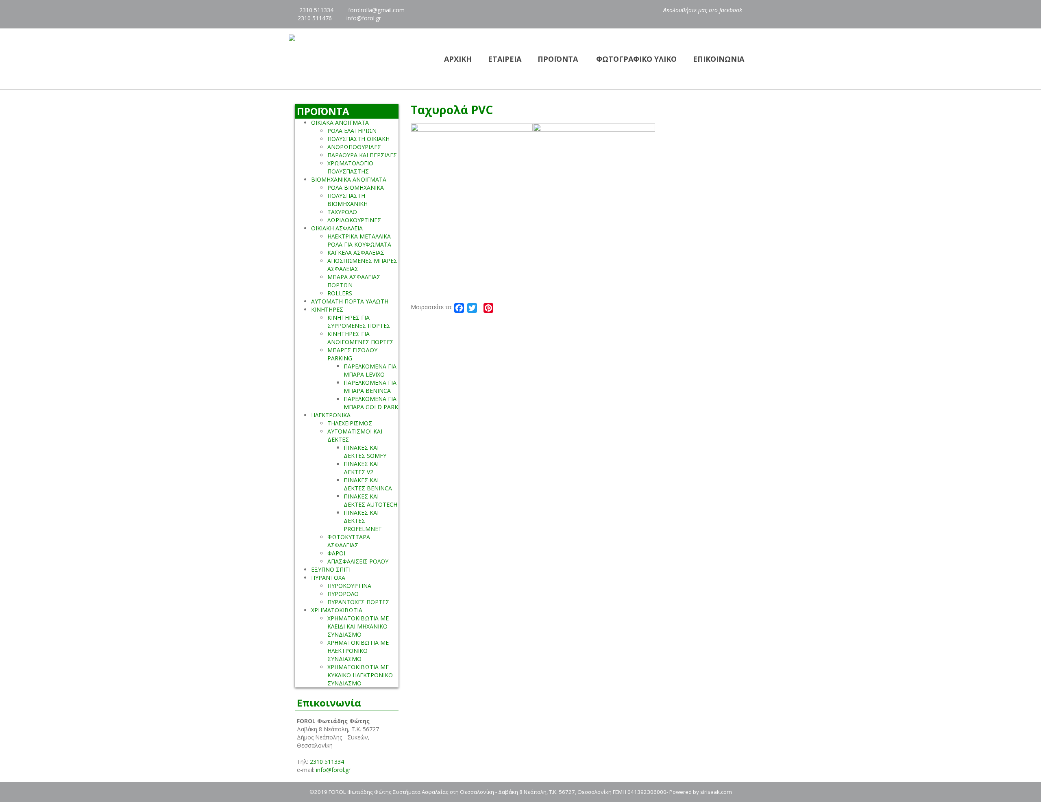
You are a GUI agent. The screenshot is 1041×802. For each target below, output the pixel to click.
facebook (731, 10)
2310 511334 (315, 10)
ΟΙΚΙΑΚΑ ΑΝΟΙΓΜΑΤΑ (340, 122)
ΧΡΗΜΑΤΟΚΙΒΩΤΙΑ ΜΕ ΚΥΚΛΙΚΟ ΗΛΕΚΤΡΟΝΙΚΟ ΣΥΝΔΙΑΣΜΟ (360, 675)
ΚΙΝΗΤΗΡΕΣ (327, 309)
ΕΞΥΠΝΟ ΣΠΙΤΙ (331, 569)
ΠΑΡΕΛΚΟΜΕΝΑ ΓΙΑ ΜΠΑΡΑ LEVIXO (370, 370)
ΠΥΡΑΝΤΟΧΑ (328, 577)
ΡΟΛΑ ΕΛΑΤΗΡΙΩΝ (352, 130)
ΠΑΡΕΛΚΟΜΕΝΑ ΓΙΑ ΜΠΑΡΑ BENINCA (370, 386)
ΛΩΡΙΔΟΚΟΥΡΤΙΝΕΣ (354, 220)
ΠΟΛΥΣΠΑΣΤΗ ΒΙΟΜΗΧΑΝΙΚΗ (347, 200)
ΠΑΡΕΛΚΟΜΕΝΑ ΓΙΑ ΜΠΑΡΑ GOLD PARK (371, 403)
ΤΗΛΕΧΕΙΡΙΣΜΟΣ (349, 423)
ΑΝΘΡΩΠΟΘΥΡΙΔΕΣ (354, 147)
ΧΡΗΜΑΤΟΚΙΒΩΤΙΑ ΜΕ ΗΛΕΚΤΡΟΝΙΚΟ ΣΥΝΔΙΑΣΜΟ (358, 651)
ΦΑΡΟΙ (336, 553)
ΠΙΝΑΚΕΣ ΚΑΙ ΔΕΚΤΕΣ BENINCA (368, 484)
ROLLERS (339, 293)
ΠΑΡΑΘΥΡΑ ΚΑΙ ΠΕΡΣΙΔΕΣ (362, 155)
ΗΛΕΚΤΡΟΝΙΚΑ (331, 415)
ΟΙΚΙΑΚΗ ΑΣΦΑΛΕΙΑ (337, 228)
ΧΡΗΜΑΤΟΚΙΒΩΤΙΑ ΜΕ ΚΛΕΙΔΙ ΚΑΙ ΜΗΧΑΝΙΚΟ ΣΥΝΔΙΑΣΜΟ (358, 626)
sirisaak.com (716, 791)
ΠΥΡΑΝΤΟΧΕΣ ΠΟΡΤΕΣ (358, 602)
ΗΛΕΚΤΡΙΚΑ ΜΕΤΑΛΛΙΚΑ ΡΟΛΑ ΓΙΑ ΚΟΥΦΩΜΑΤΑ (359, 240)
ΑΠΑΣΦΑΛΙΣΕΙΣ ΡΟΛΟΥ (357, 561)
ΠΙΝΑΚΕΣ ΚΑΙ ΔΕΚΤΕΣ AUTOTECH (370, 500)
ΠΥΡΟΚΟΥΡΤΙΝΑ (349, 586)
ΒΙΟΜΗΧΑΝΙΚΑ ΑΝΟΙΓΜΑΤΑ (348, 179)
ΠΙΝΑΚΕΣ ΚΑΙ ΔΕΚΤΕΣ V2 (361, 468)
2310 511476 (315, 18)
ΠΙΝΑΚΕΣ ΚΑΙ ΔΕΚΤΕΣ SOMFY (365, 452)
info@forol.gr (363, 18)
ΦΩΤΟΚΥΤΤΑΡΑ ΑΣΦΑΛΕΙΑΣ (348, 541)
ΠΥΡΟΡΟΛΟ (343, 594)
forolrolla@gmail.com (376, 10)
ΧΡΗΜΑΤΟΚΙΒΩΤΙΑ (336, 610)
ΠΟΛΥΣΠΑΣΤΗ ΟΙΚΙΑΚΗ (358, 139)
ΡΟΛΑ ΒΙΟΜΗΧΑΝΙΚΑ (355, 187)
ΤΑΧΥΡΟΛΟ (342, 212)
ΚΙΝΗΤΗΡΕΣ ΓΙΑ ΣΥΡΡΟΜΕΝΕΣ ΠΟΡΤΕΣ (358, 321)
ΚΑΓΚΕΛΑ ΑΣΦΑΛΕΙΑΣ (355, 252)
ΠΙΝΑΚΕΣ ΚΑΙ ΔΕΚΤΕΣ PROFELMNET (363, 521)
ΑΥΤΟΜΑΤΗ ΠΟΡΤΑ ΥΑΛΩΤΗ (349, 301)
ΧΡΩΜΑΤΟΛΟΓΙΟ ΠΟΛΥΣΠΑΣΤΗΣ (350, 167)
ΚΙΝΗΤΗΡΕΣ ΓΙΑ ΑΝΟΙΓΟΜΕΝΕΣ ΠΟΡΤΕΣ (360, 338)
